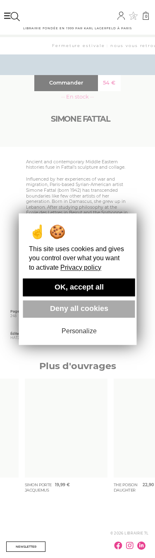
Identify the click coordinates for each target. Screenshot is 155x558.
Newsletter (26, 547)
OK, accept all (79, 287)
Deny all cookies (79, 309)
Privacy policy (80, 267)
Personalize (79, 331)
